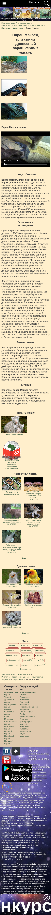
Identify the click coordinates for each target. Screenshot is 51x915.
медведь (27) (12, 650)
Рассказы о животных (25, 698)
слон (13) (39, 660)
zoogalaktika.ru (32, 864)
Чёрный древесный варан (9, 699)
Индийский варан (9, 737)
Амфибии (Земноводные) (27, 710)
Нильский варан (8, 742)
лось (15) (27, 660)
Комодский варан (9, 727)
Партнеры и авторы (38, 753)
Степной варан (8, 732)
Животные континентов (25, 730)
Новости (32, 756)
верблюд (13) (12, 665)
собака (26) (26, 650)
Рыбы (22, 714)
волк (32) (25, 645)
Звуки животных (24, 735)
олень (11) (40, 665)
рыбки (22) (40, 650)
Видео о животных (24, 725)
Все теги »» (25, 669)
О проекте (33, 751)
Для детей (24, 702)
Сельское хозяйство (38, 759)
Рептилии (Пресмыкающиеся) (29, 705)
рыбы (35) (13, 645)
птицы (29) (37, 645)
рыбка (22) (27, 655)
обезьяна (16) (13, 660)
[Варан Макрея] (14, 64)
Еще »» (25, 558)
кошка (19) (40, 655)
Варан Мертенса (8, 718)
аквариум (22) (12, 655)
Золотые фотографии (26, 720)
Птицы (23, 695)
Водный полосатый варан (9, 711)
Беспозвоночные (27, 717)
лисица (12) (26, 665)
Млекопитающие (28, 692)
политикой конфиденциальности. (26, 893)
